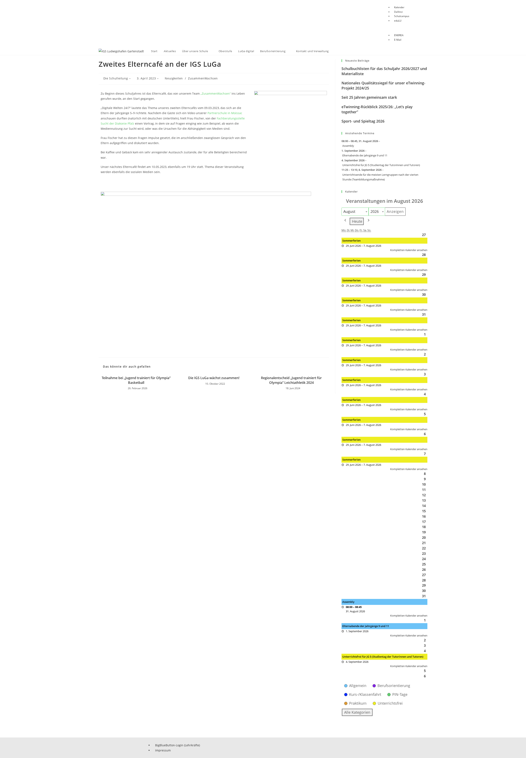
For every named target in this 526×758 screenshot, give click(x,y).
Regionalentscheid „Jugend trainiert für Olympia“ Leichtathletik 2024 (291, 380)
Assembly (348, 146)
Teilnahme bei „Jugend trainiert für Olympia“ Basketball (136, 380)
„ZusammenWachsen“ (216, 93)
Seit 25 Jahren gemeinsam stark (369, 97)
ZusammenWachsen (203, 78)
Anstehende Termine (359, 133)
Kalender (351, 191)
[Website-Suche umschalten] (336, 51)
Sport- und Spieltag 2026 (362, 121)
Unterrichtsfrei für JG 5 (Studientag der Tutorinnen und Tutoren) (381, 165)
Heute (357, 221)
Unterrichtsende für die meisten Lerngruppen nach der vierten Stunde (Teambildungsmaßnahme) (380, 177)
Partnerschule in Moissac (225, 113)
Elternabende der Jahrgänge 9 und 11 (364, 155)
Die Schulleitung (115, 78)
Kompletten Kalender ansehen (408, 250)
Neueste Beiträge (357, 60)
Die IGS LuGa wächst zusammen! (213, 378)
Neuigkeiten (174, 78)
